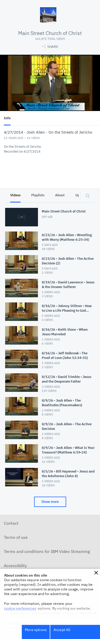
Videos (15, 195)
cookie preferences (20, 608)
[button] (96, 573)
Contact (11, 523)
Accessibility (15, 565)
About (60, 195)
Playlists (37, 195)
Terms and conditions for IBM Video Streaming (47, 551)
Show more (50, 501)
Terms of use (16, 537)
